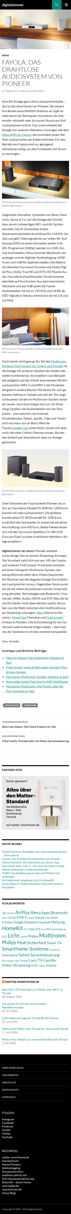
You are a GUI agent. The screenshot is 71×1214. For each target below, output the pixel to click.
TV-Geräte (47, 960)
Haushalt (44, 922)
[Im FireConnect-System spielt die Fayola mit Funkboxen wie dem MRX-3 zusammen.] (35, 326)
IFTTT (26, 929)
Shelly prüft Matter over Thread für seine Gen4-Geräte (35, 1028)
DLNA (12, 917)
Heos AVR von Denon (16, 134)
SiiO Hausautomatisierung (18, 1178)
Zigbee (42, 965)
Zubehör (51, 965)
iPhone (50, 929)
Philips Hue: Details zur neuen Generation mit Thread (34, 1039)
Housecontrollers (12, 1171)
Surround (30, 705)
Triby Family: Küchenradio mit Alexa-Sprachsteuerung (35, 739)
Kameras (60, 929)
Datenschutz (10, 1089)
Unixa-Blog (9, 1193)
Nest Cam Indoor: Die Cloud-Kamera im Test (29, 724)
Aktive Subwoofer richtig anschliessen (25, 869)
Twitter (6, 1133)
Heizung (58, 922)
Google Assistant (25, 922)
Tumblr (6, 1130)
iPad (43, 929)
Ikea (32, 929)
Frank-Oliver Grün (32, 91)
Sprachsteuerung (44, 954)
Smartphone (10, 955)
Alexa (36, 912)
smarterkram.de (11, 1189)
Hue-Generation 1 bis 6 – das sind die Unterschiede (33, 866)
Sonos (24, 954)
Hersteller (9, 1082)
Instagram (8, 1119)
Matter (33, 936)
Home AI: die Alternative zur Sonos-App (30, 862)
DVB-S (22, 917)
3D (4, 913)
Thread (24, 960)
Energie (40, 917)
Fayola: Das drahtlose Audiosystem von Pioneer (31, 858)
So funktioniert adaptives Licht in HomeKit (28, 880)
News (5, 55)
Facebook (8, 1122)
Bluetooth (59, 912)
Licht (13, 935)
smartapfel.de (10, 1185)
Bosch (5, 917)
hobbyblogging (11, 1168)
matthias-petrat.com (14, 1175)
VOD (34, 965)
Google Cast (20, 428)
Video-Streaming (16, 965)
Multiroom (12, 705)
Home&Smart (10, 1161)
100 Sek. (11, 913)
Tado (16, 960)
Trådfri (33, 960)
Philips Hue (14, 942)
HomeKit (12, 928)
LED (4, 936)
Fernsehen (51, 917)
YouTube (7, 1137)
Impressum (9, 1097)
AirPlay (22, 912)
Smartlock (54, 949)
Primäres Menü (66, 5)
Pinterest (7, 1126)
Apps (45, 912)
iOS (38, 929)
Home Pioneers (11, 1164)
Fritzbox (7, 922)
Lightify (23, 936)
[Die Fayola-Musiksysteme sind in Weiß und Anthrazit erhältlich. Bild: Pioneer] (35, 180)
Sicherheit (36, 942)
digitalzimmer (13, 5)
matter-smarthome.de (22, 981)
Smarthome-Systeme (25, 949)
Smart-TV (54, 943)
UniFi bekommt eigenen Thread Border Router (30, 1018)
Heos (39, 612)
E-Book (30, 917)
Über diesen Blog (13, 1067)
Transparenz (10, 1075)
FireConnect (54, 617)
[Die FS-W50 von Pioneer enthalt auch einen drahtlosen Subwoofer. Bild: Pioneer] (35, 468)
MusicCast (19, 617)
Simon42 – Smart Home (16, 1182)
